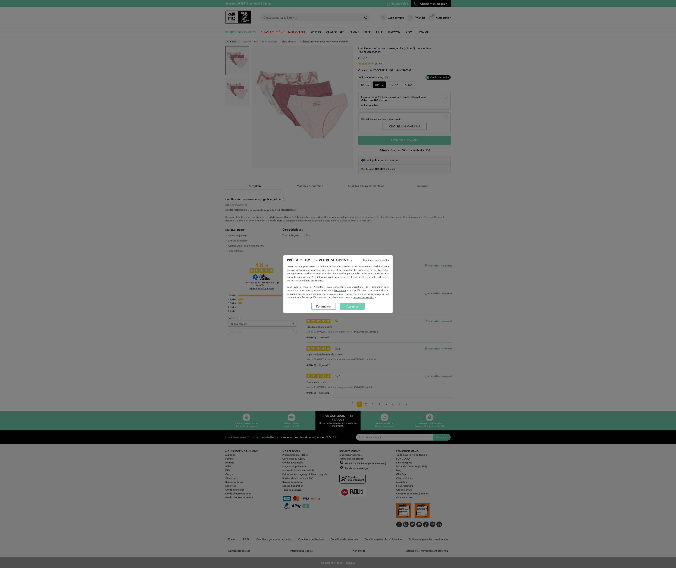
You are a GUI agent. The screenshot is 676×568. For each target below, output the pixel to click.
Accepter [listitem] (352, 306)
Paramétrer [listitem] (323, 306)
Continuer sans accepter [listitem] (376, 260)
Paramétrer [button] (340, 290)
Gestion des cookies (363, 297)
